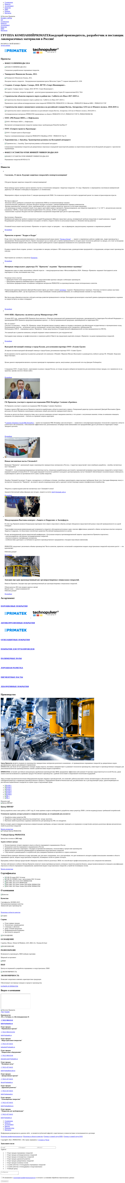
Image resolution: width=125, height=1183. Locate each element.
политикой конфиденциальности (24, 1177)
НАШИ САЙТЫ (6, 18)
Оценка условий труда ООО (73, 1136)
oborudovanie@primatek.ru (9, 1059)
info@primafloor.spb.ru (8, 1070)
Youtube (7, 1012)
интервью (63, 290)
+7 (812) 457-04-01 (7, 1044)
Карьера (7, 11)
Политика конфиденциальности (11, 1136)
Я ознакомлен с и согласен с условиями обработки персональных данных (38, 1177)
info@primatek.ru (6, 1035)
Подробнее (8, 230)
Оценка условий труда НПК (53, 1136)
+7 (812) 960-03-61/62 (8, 1032)
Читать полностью (7, 829)
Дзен (2, 1012)
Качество (8, 8)
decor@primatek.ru (7, 1082)
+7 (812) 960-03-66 (7, 1055)
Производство (9, 1128)
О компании (9, 2)
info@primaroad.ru (7, 1094)
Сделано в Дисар (43, 1140)
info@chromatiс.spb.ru (59, 492)
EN (2, 20)
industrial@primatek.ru (8, 1047)
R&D (6, 9)
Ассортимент (9, 6)
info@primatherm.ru (7, 1106)
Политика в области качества (10, 912)
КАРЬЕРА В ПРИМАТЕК (9, 986)
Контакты (8, 13)
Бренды (7, 1126)
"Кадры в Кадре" (65, 239)
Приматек (34, 258)
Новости (7, 4)
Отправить (5, 1181)
